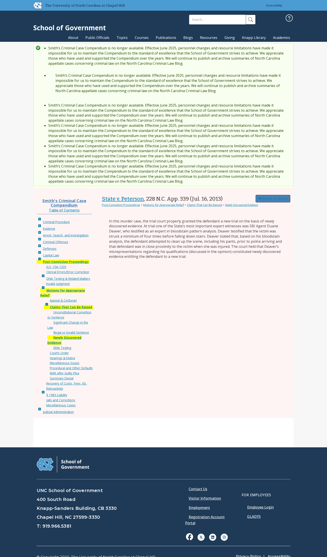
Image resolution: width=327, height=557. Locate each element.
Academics (281, 37)
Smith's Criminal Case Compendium (64, 203)
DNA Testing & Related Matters (68, 278)
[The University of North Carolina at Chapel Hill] (36, 5)
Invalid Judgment (58, 284)
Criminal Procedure (56, 222)
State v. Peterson (123, 199)
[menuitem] (191, 540)
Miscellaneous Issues (64, 363)
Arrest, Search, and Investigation (66, 235)
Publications (166, 37)
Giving (229, 37)
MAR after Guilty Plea (64, 373)
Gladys (254, 516)
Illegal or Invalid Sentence (71, 332)
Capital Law (51, 255)
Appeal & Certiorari (63, 300)
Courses (142, 37)
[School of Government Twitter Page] (201, 536)
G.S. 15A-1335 (56, 267)
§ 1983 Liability (56, 395)
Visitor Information (205, 498)
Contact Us (198, 488)
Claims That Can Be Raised (71, 307)
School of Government (69, 27)
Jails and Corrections (60, 400)
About (73, 37)
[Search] (251, 19)
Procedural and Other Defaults (71, 368)
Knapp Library (254, 37)
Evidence (49, 228)
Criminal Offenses (55, 242)
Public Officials (97, 37)
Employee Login (260, 507)
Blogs (188, 37)
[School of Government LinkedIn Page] (212, 536)
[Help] (289, 19)
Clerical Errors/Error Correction (67, 272)
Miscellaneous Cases (61, 405)
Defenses (50, 248)
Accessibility (274, 5)
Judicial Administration (58, 412)
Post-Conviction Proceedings (66, 262)
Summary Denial (61, 378)
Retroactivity (54, 388)
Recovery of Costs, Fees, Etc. (66, 383)
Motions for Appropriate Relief (163, 205)
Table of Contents (64, 210)
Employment (199, 507)
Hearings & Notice (62, 358)
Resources (208, 37)
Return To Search (274, 198)
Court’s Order (59, 353)
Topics (122, 37)
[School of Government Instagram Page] (224, 536)
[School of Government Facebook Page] (189, 536)
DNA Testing (62, 348)
